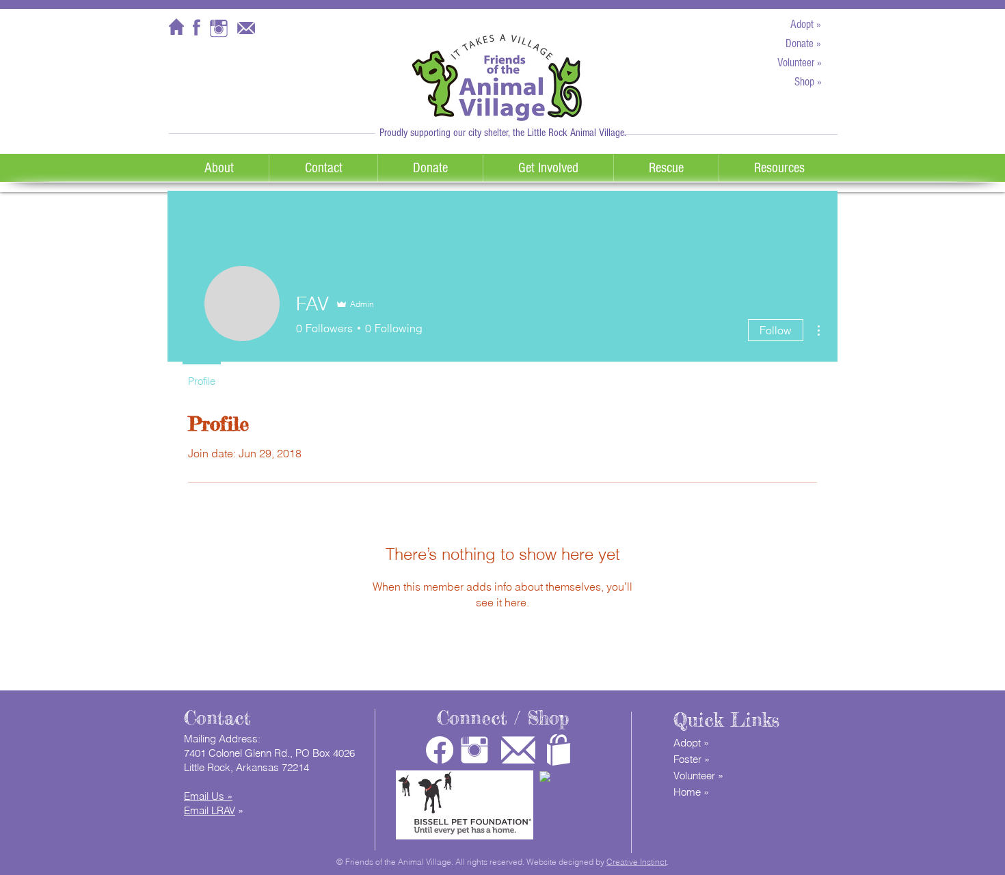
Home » (691, 791)
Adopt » (691, 742)
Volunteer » (698, 775)
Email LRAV (209, 810)
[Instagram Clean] (474, 750)
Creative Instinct (636, 862)
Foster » (691, 759)
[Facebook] (439, 750)
